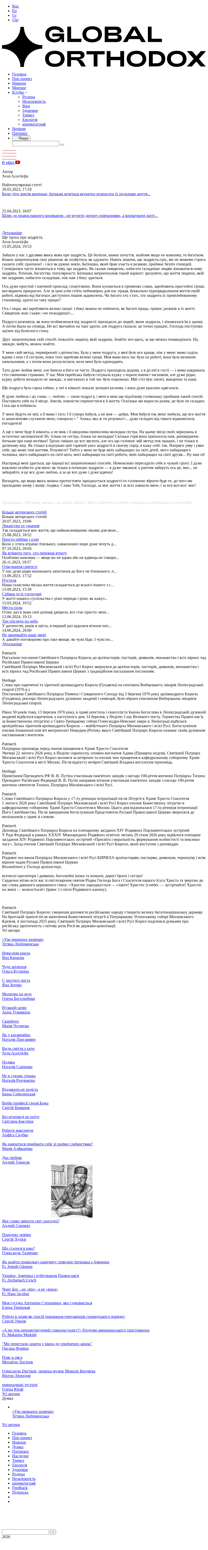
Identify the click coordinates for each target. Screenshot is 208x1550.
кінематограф (34, 124)
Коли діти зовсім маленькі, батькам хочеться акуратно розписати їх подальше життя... (76, 194)
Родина (28, 97)
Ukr (15, 20)
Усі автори (11, 1394)
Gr (14, 15)
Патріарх (20, 133)
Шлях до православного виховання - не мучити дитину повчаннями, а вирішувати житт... (80, 215)
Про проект (22, 79)
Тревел (28, 115)
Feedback (20, 1488)
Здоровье (30, 110)
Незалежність (34, 101)
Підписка (20, 1492)
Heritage (19, 129)
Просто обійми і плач (20, 539)
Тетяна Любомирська (30, 1416)
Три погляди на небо (20, 621)
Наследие (20, 1456)
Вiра (26, 106)
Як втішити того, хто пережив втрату (34, 553)
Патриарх (20, 1451)
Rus (15, 6)
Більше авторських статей (24, 512)
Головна (19, 74)
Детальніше (12, 233)
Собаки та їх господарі (21, 594)
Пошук (23, 138)
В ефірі (8, 162)
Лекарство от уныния (20, 526)
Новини (19, 83)
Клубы (18, 92)
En (14, 11)
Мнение (19, 88)
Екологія (29, 119)
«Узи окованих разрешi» (33, 1411)
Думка (17, 1447)
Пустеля (9, 580)
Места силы (12, 607)
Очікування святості (19, 566)
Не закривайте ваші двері (24, 635)
